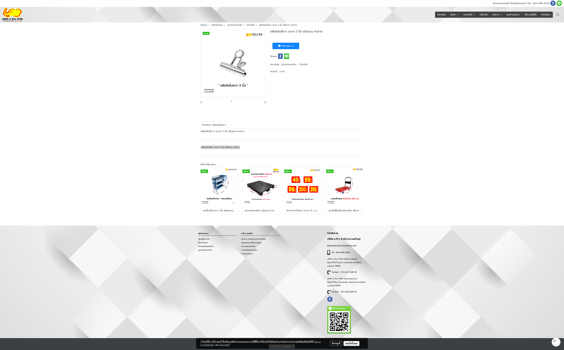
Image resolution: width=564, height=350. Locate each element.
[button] (557, 14)
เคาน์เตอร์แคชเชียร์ (205, 246)
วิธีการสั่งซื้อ (530, 14)
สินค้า (453, 14)
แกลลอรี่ (468, 14)
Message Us (287, 45)
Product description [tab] (213, 125)
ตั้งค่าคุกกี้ (336, 343)
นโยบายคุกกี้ (224, 345)
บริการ (496, 14)
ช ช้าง (282, 71)
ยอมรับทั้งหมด (351, 343)
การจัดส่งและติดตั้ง (249, 250)
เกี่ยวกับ (484, 14)
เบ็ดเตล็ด (303, 64)
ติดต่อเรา (546, 14)
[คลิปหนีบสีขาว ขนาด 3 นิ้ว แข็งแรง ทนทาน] (233, 63)
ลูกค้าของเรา (513, 14)
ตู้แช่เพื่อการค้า (204, 239)
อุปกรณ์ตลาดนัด (289, 64)
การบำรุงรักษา (247, 253)
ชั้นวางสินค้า (203, 242)
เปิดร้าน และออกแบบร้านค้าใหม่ (253, 239)
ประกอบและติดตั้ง (248, 246)
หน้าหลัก (441, 14)
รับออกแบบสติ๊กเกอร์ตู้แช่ (251, 242)
